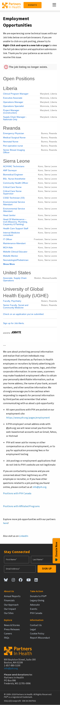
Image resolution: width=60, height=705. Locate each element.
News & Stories (12, 625)
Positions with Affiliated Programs (21, 506)
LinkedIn (23, 536)
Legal (33, 629)
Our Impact (10, 609)
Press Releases (12, 629)
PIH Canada (36, 613)
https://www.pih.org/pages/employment (28, 417)
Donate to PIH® (38, 596)
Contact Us (36, 625)
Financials (9, 600)
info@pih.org (39, 487)
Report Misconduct (40, 637)
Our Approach (11, 604)
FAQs (6, 637)
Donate (32, 5)
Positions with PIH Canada (17, 493)
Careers (8, 633)
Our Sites (9, 613)
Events (33, 609)
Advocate (35, 604)
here (5, 523)
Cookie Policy (37, 633)
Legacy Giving (37, 600)
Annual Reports (12, 596)
